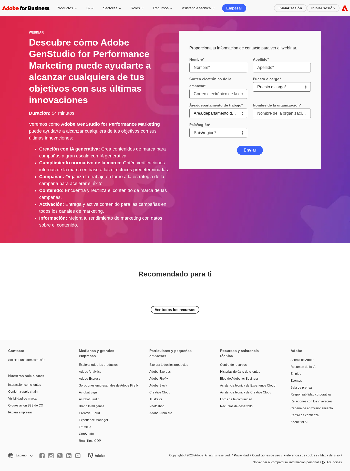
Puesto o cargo (266, 79)
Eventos (296, 380)
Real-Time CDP (90, 441)
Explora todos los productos (98, 365)
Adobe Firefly (158, 378)
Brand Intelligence (91, 406)
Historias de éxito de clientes (240, 371)
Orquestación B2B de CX (25, 405)
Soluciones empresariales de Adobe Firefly (106, 385)
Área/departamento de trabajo (215, 105)
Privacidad (241, 455)
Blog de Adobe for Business (239, 378)
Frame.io (85, 427)
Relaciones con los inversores (312, 401)
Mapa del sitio (330, 455)
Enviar (250, 150)
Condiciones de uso (266, 455)
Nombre (196, 59)
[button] (20, 455)
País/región (199, 125)
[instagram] (51, 455)
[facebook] (42, 455)
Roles (135, 8)
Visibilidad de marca (22, 398)
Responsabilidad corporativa (311, 394)
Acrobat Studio (89, 399)
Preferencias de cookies (300, 455)
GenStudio (86, 434)
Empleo (296, 374)
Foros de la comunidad (236, 399)
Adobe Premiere (160, 413)
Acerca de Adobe (302, 360)
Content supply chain (23, 391)
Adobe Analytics (90, 371)
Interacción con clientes (24, 385)
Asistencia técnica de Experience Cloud (247, 385)
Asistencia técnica (196, 8)
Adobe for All (299, 422)
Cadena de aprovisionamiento (312, 408)
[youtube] (77, 455)
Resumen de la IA (303, 367)
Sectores (110, 8)
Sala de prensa (301, 387)
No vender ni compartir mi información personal (286, 462)
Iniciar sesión (290, 8)
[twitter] (60, 455)
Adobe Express (89, 378)
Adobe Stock (158, 385)
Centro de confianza (305, 415)
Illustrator (155, 399)
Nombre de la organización (276, 105)
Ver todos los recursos (175, 309)
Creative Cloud (89, 413)
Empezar (234, 8)
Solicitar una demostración (26, 360)
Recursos (161, 8)
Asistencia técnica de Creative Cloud (245, 392)
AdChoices (334, 462)
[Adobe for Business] (344, 8)
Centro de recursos (233, 365)
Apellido (260, 59)
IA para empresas (20, 412)
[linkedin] (68, 455)
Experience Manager (93, 420)
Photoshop (156, 406)
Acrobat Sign (88, 392)
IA (88, 8)
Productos (65, 8)
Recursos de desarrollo (236, 406)
